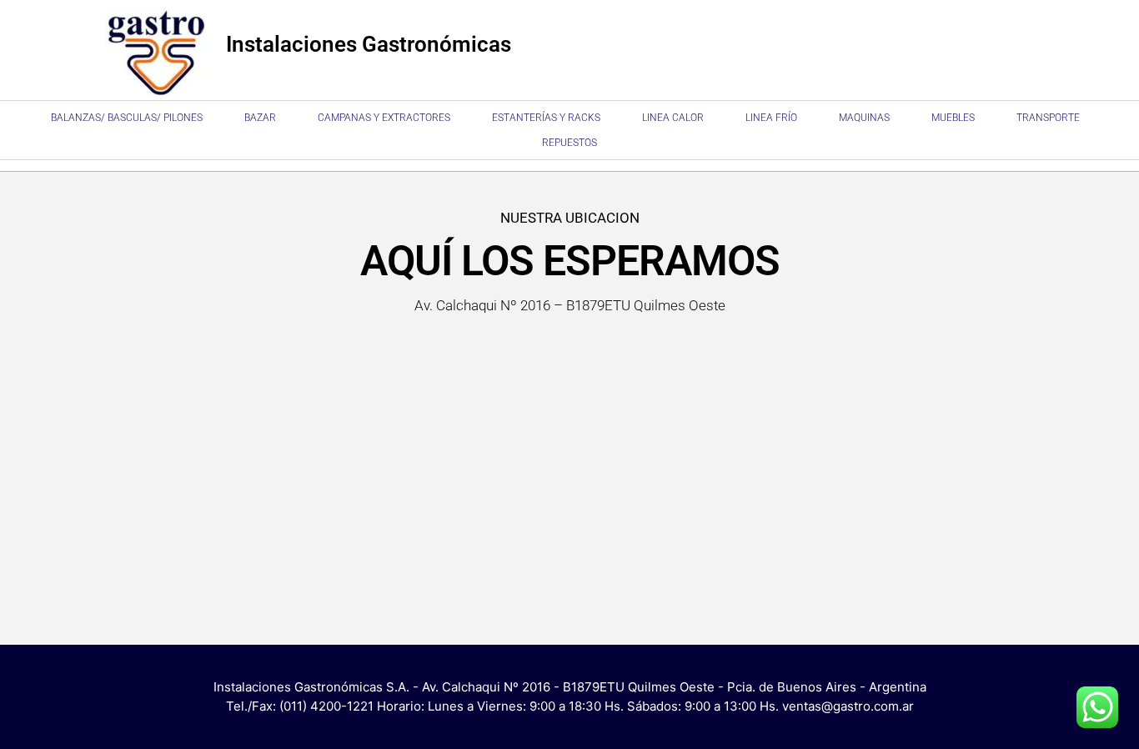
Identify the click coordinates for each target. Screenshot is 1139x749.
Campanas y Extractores (384, 117)
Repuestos (569, 142)
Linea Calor (673, 117)
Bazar (260, 117)
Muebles (953, 117)
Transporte (1048, 117)
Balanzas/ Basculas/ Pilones (127, 117)
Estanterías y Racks (546, 117)
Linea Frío (771, 117)
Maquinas (864, 117)
